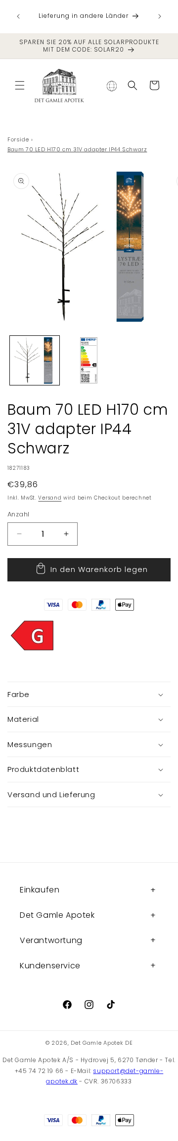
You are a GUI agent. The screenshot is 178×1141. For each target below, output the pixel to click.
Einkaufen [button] (39, 889)
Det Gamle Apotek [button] (57, 915)
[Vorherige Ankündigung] (18, 16)
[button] (20, 85)
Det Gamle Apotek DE (102, 1043)
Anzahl (18, 514)
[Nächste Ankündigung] (160, 16)
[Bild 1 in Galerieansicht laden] (34, 360)
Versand (49, 498)
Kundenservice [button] (50, 965)
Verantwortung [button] (51, 940)
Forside (18, 139)
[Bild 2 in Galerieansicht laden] (89, 360)
